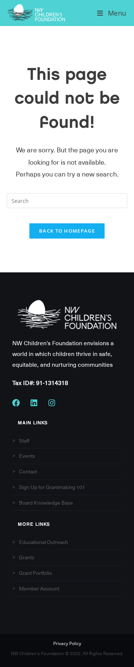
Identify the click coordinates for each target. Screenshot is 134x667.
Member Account (39, 589)
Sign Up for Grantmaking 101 (52, 487)
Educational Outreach (43, 542)
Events (27, 456)
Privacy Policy (67, 644)
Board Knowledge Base (46, 503)
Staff (24, 441)
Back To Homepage (67, 230)
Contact (28, 472)
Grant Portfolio (35, 573)
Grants (26, 557)
